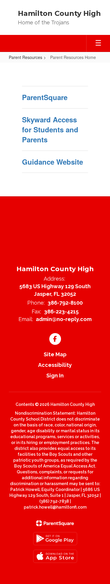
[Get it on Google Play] (55, 538)
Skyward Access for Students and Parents (50, 129)
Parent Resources (25, 57)
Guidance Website (52, 162)
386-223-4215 (61, 311)
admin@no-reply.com (64, 319)
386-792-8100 (65, 303)
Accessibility (55, 365)
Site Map (55, 354)
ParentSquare (44, 97)
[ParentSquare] (55, 523)
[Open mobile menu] (98, 43)
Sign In (55, 375)
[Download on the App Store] (55, 556)
